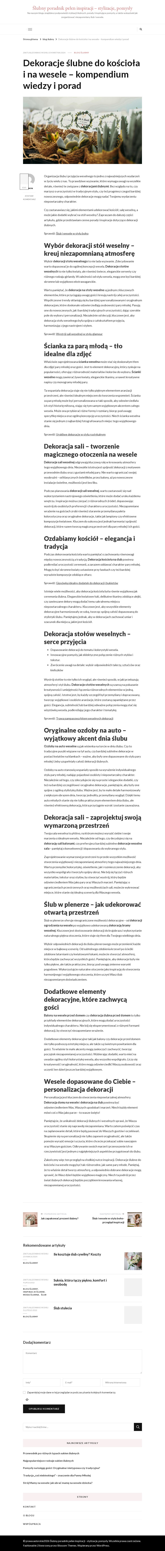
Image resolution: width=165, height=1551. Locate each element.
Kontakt (29, 1506)
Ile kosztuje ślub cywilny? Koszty (77, 1254)
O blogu (28, 1515)
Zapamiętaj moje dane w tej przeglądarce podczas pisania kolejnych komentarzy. (71, 1392)
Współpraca (32, 1524)
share (24, 187)
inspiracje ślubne (34, 1292)
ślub (44, 1294)
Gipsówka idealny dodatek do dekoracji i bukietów (87, 583)
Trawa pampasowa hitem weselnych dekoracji (84, 718)
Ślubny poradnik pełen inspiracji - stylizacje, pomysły (79, 1540)
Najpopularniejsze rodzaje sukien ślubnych (48, 1460)
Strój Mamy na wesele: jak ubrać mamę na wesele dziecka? (57, 1482)
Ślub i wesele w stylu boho (72, 233)
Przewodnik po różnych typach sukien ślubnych (51, 1453)
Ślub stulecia (63, 1308)
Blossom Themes (66, 1545)
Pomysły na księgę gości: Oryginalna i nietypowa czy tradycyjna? (61, 1467)
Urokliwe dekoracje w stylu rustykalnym (81, 434)
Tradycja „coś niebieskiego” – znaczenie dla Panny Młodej (57, 1475)
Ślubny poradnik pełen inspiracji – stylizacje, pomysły (82, 8)
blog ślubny (81, 52)
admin (29, 188)
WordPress (103, 1545)
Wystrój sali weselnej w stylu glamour (79, 334)
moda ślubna (31, 1294)
